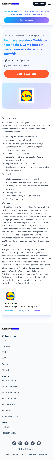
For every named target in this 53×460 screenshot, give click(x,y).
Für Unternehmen (10, 398)
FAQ (4, 352)
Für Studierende (9, 380)
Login (4, 340)
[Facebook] (14, 443)
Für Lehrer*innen (9, 404)
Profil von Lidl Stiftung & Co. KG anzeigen (22, 310)
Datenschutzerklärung (38, 454)
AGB (4, 358)
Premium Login (9, 433)
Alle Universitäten (10, 416)
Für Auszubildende (10, 392)
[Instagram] (20, 443)
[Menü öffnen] (49, 3)
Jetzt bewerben (26, 20)
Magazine (6, 370)
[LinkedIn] (39, 443)
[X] (33, 443)
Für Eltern (6, 410)
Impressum (7, 346)
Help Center (7, 427)
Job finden (39, 4)
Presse (5, 364)
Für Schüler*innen (10, 386)
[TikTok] (26, 443)
